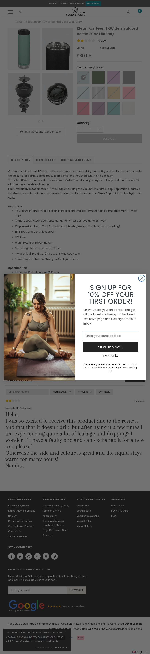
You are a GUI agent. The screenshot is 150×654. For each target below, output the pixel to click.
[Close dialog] (141, 278)
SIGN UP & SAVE (110, 347)
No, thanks (110, 355)
